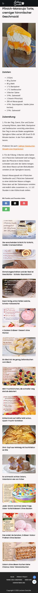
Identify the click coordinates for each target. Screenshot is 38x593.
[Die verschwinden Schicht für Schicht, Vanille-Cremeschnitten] (19, 229)
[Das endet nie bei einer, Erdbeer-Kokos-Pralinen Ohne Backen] (19, 522)
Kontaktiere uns (19, 583)
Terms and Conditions (14, 580)
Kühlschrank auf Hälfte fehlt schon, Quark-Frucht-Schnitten (16, 419)
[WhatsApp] (6, 209)
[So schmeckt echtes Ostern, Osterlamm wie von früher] (19, 463)
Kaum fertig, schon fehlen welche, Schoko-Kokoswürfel (16, 302)
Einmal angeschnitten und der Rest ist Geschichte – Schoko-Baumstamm (18, 273)
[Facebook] (6, 203)
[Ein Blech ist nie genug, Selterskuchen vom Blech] (19, 346)
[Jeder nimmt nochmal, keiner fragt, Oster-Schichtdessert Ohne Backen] (19, 493)
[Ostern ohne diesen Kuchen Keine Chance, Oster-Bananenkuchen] (19, 551)
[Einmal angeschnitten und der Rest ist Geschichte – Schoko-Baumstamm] (19, 258)
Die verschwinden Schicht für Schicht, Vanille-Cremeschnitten (17, 243)
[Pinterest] (24, 203)
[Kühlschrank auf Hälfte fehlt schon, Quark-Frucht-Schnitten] (19, 405)
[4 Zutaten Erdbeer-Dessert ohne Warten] (19, 317)
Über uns (28, 580)
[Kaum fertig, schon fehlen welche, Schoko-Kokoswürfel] (19, 288)
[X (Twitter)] (15, 203)
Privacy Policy (22, 577)
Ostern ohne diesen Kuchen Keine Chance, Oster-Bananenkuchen (16, 565)
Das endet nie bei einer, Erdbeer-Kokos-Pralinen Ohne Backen (19, 536)
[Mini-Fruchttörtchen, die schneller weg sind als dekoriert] (19, 376)
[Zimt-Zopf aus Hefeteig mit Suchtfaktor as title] (19, 434)
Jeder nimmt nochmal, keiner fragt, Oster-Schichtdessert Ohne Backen (17, 507)
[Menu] (3, 3)
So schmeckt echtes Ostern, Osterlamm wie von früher (14, 477)
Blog (12, 577)
